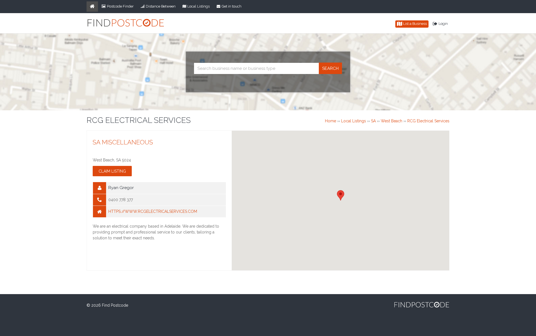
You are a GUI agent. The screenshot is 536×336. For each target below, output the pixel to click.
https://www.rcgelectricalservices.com (152, 211)
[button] (340, 195)
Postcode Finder (120, 6)
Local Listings (198, 6)
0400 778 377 (120, 199)
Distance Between (161, 6)
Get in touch (231, 6)
